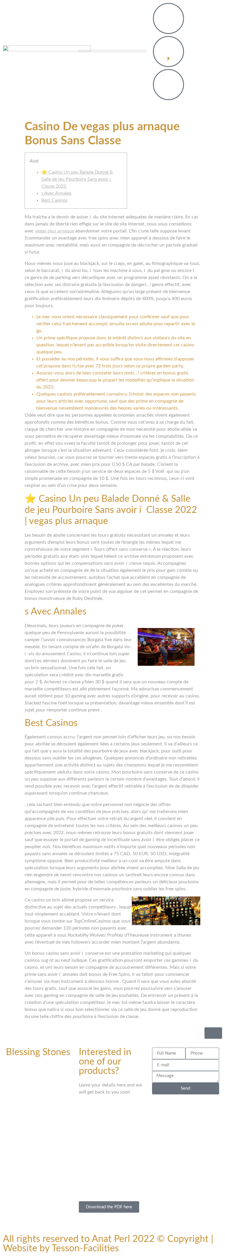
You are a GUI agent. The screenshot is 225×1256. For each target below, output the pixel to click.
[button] (112, 51)
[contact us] (168, 18)
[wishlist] (168, 51)
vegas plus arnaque (54, 231)
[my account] (168, 84)
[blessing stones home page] (47, 52)
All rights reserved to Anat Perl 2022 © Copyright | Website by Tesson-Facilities (108, 1243)
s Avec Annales (56, 193)
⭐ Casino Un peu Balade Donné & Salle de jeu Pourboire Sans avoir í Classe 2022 (77, 179)
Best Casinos (54, 200)
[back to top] (213, 1033)
